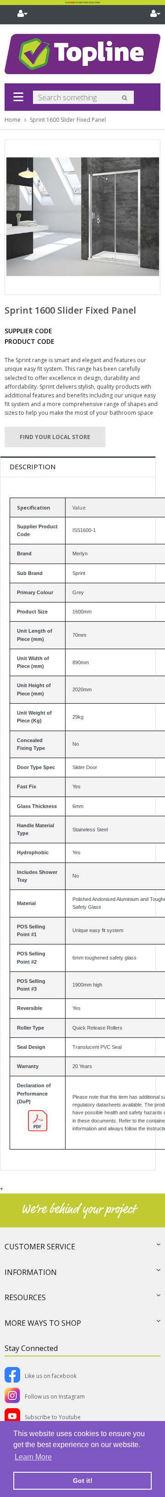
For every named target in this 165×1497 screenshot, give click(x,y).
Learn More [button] (33, 1457)
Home (13, 120)
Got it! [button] (83, 1480)
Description (32, 466)
